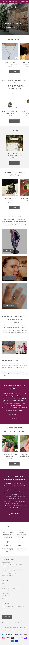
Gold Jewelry (10, 278)
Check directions (9, 28)
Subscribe (14, 639)
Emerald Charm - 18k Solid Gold (10, 455)
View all (14, 71)
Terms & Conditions (7, 596)
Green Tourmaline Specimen (10, 199)
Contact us (21, 546)
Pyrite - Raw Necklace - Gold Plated (10, 112)
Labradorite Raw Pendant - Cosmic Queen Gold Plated (10, 63)
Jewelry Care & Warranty (8, 586)
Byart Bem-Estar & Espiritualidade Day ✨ (14, 154)
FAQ (3, 583)
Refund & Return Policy (7, 591)
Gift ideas (7, 546)
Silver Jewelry (10, 305)
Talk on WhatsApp (15, 514)
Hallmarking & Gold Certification (10, 588)
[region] (14, 19)
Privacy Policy (5, 593)
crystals (8, 250)
